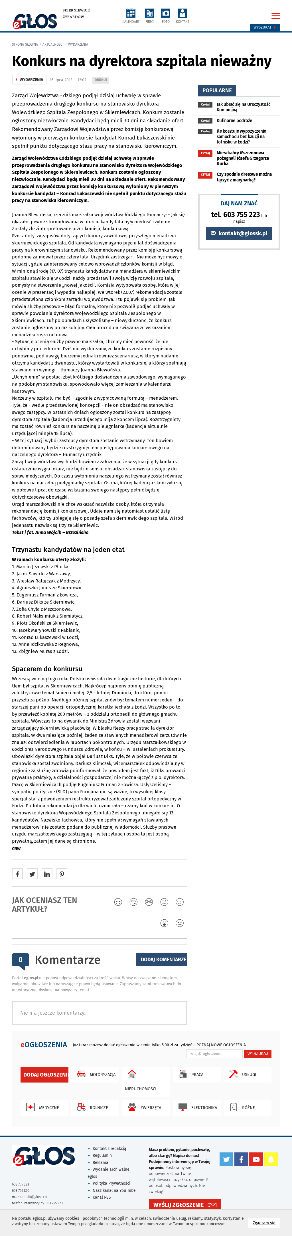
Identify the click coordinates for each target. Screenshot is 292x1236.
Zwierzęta (151, 1107)
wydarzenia (78, 44)
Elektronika (204, 1107)
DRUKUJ (101, 81)
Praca (197, 1074)
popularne (217, 90)
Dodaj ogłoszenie (45, 1074)
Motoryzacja (102, 1074)
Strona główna (25, 44)
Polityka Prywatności (111, 1183)
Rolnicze (99, 1107)
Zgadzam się (266, 1222)
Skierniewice (76, 10)
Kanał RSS (102, 1197)
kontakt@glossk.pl (242, 233)
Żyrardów (73, 17)
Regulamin (102, 1155)
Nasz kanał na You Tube (114, 1190)
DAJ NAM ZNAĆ (239, 203)
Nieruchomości (140, 1088)
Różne (248, 1107)
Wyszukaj (263, 27)
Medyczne (49, 1107)
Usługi (249, 1074)
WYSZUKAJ (258, 1053)
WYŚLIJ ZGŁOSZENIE (178, 1205)
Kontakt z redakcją (109, 1148)
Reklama (100, 1162)
